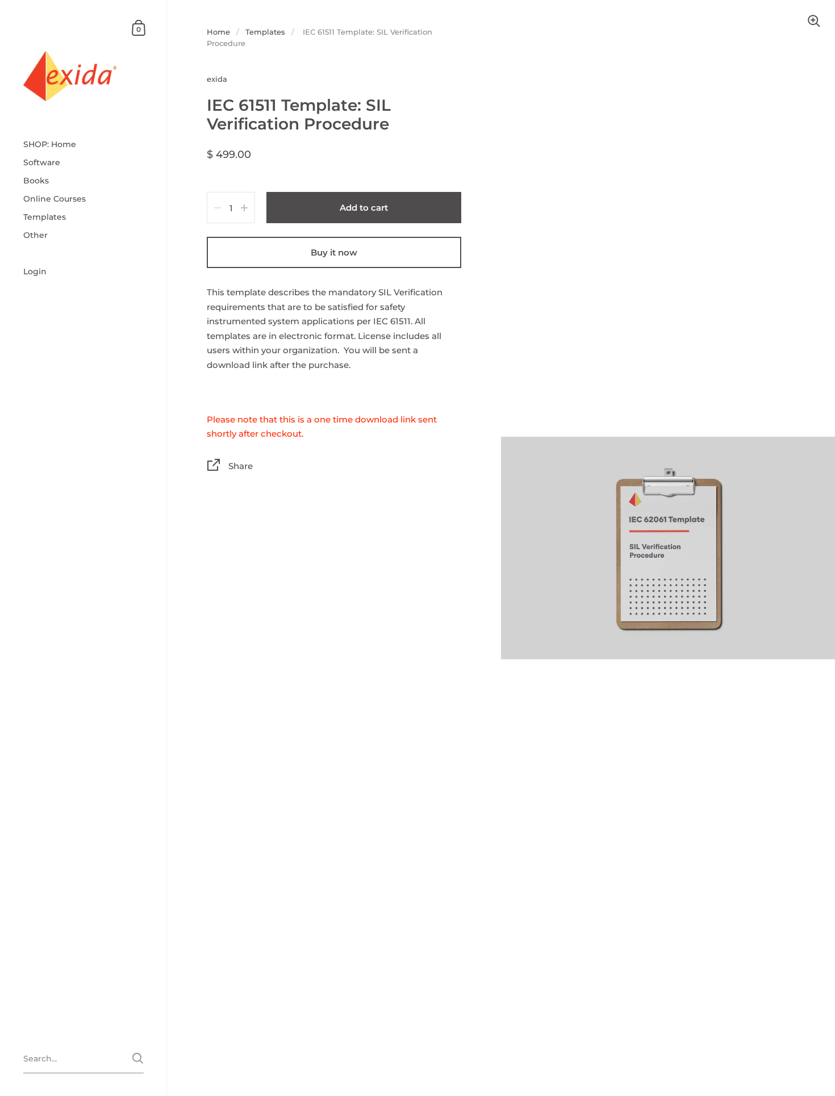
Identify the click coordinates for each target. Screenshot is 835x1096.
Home (218, 31)
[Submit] (138, 1058)
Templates (265, 31)
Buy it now (334, 252)
